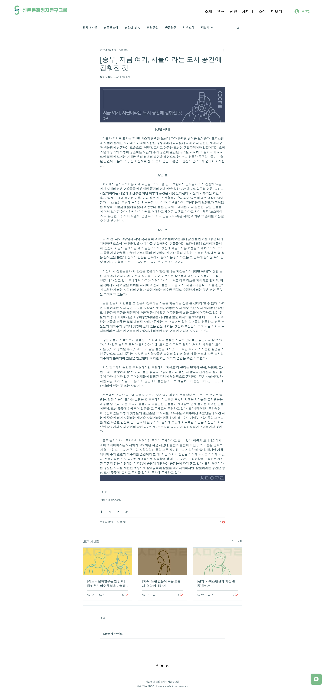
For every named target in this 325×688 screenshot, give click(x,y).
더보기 (205, 27)
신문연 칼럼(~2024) (111, 500)
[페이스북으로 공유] (101, 511)
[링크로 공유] (126, 511)
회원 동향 (152, 27)
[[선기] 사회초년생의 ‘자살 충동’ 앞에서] (217, 561)
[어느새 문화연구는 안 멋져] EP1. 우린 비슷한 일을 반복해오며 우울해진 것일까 (106, 583)
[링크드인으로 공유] (118, 511)
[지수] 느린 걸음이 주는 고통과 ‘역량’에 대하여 (161, 583)
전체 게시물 (90, 27)
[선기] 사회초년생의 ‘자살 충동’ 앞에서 (216, 583)
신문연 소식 (111, 27)
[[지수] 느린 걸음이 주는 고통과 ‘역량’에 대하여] (162, 561)
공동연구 (170, 27)
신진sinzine (132, 27)
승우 (104, 491)
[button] (208, 11)
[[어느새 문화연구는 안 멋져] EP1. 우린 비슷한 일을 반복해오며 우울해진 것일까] (107, 561)
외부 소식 (188, 27)
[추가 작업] (223, 50)
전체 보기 (237, 541)
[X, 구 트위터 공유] (109, 511)
